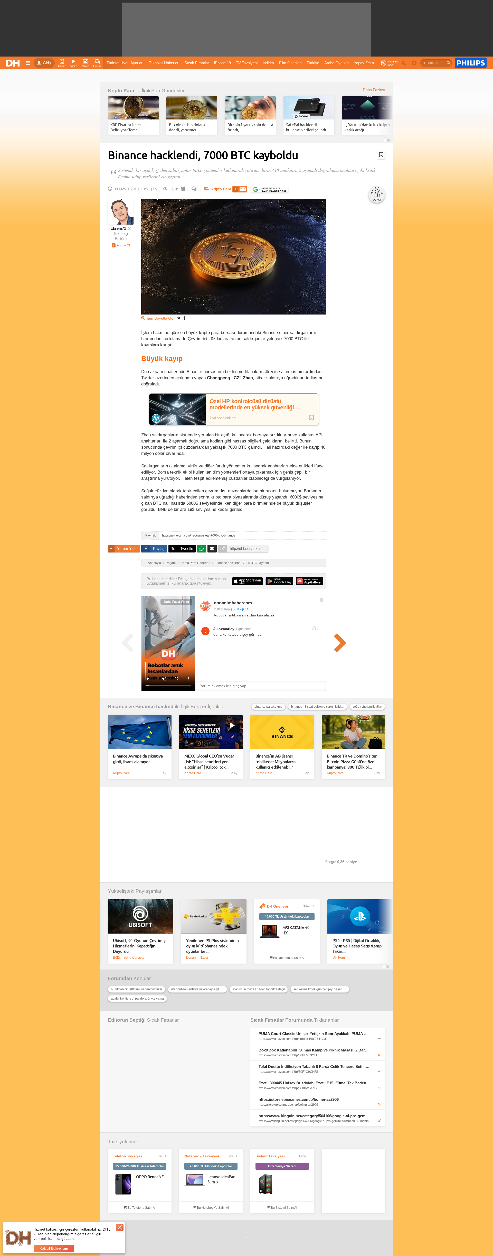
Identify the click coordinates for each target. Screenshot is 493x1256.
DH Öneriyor (277, 906)
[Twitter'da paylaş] (179, 318)
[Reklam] (471, 63)
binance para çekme (268, 706)
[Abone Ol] (121, 245)
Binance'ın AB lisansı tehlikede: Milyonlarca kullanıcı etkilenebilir (275, 761)
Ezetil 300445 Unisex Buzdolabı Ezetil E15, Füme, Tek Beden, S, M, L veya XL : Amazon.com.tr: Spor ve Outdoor (314, 1083)
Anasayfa (154, 563)
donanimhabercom (233, 603)
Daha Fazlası (374, 90)
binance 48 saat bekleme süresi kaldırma (319, 706)
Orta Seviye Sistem (282, 1166)
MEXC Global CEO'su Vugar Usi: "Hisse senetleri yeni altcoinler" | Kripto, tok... (209, 761)
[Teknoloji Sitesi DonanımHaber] (13, 63)
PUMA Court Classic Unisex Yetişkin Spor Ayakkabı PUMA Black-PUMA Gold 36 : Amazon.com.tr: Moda (314, 1034)
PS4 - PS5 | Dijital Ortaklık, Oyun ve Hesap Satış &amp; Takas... (358, 946)
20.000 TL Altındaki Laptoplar (211, 1166)
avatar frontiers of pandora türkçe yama (137, 998)
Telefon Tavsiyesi (128, 1156)
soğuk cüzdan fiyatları (367, 706)
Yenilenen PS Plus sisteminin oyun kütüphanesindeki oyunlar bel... (212, 946)
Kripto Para (121, 90)
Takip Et (242, 609)
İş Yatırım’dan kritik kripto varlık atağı (367, 127)
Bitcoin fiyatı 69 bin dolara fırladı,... (250, 127)
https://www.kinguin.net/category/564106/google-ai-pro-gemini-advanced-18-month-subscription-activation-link (314, 1116)
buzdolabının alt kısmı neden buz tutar (136, 989)
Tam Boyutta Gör (160, 318)
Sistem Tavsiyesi (270, 1156)
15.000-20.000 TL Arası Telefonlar (139, 1166)
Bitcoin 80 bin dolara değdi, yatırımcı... (187, 127)
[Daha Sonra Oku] (381, 154)
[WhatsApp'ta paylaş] (201, 548)
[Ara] (448, 63)
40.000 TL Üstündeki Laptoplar (287, 916)
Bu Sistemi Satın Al (283, 1207)
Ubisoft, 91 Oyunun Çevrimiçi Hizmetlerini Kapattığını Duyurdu (139, 946)
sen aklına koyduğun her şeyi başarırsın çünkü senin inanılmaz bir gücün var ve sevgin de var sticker (321, 989)
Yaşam (171, 563)
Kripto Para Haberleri (195, 563)
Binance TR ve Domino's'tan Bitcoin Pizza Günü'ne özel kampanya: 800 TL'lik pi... (352, 761)
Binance (117, 706)
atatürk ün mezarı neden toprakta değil (259, 989)
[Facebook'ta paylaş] (184, 318)
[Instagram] (205, 606)
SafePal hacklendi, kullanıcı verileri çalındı (306, 127)
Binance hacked (154, 706)
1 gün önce (243, 629)
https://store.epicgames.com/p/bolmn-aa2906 (299, 1099)
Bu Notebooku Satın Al (288, 958)
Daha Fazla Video (176, 602)
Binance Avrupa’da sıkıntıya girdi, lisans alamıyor (138, 758)
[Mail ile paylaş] (212, 548)
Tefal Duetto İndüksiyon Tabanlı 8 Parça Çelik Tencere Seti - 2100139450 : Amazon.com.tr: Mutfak (314, 1066)
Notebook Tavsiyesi (201, 1156)
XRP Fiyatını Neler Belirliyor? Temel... (126, 127)
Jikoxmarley (223, 629)
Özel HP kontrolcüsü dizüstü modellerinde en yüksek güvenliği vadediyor (252, 404)
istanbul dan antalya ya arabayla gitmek (198, 989)
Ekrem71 (118, 228)
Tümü (307, 906)
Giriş (47, 63)
